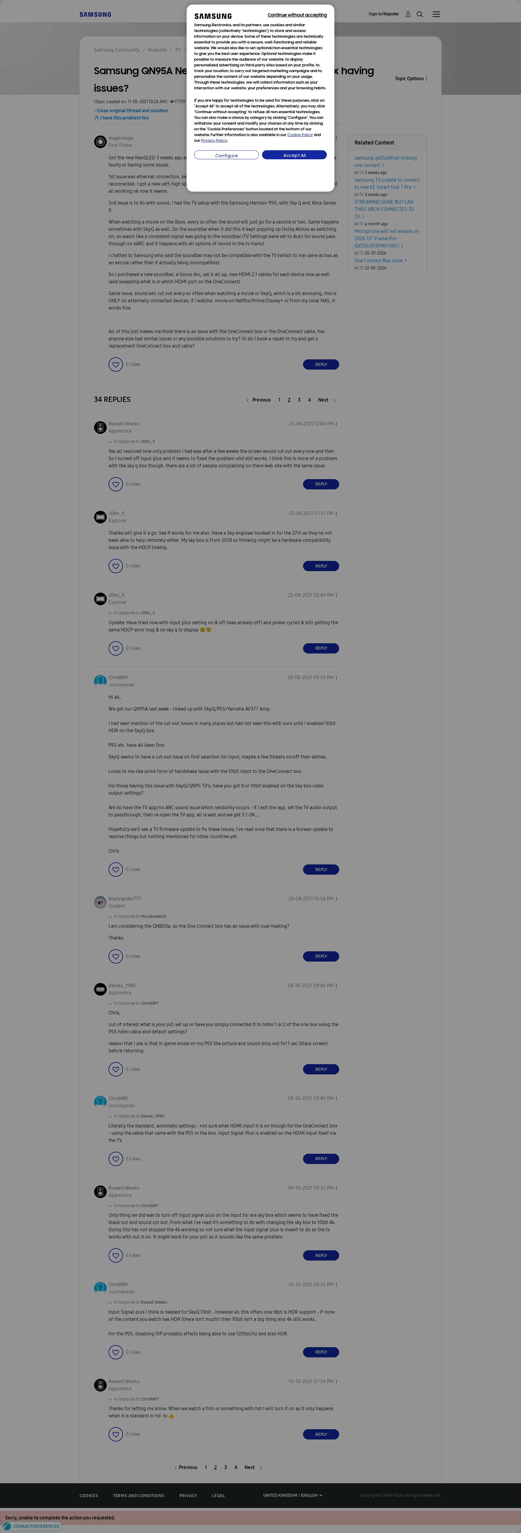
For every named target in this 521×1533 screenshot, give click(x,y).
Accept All (294, 156)
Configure (226, 156)
